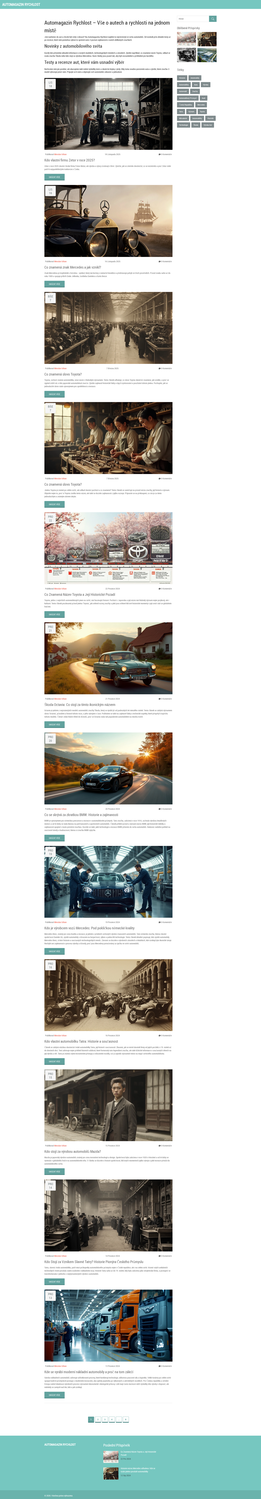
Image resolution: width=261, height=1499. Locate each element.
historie (182, 77)
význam (191, 111)
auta (196, 84)
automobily (195, 77)
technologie (183, 125)
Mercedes (201, 104)
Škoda (195, 125)
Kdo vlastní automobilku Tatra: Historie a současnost (81, 1041)
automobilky (197, 118)
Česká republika (185, 104)
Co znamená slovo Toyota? (63, 374)
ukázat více (54, 177)
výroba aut (208, 125)
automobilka (184, 84)
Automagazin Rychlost (21, 4)
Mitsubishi (183, 118)
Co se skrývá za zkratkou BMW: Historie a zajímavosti (81, 815)
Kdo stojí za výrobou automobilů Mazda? (72, 1151)
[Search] (213, 19)
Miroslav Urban (60, 154)
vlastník (210, 118)
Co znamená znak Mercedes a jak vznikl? (72, 267)
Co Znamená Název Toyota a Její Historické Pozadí (79, 594)
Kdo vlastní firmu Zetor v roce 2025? (69, 160)
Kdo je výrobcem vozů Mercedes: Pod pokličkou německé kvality (89, 928)
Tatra (181, 111)
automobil (183, 91)
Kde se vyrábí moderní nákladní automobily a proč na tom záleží (88, 1372)
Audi (203, 98)
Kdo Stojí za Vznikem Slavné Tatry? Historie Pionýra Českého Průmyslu (93, 1262)
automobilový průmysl (188, 98)
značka (195, 91)
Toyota (202, 111)
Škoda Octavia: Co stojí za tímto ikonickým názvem (79, 705)
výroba (205, 84)
